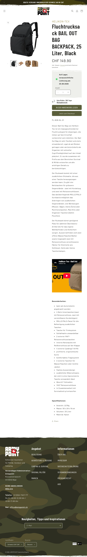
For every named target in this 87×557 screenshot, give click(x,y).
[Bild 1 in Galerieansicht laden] (14, 64)
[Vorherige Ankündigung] (4, 2)
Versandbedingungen (67, 472)
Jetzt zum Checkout (67, 113)
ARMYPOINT (13, 552)
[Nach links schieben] (7, 63)
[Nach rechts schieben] (41, 63)
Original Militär (38, 472)
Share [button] (56, 421)
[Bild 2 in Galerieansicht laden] (21, 64)
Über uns (62, 454)
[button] (4, 11)
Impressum (62, 460)
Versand (62, 65)
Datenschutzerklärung (68, 466)
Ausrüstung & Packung (42, 460)
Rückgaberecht (62, 102)
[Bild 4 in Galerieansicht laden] (35, 64)
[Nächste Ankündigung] (83, 2)
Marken (35, 478)
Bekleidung (37, 454)
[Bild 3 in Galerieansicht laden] (28, 64)
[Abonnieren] (60, 525)
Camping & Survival (40, 466)
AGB (59, 484)
